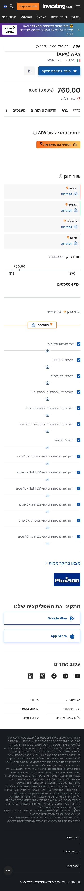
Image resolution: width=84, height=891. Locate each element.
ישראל (41, 17)
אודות (35, 699)
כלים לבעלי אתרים (68, 717)
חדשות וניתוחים (43, 110)
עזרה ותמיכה (30, 717)
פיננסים (19, 110)
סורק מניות (59, 17)
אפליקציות (73, 699)
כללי (76, 110)
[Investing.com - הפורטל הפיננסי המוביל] (58, 6)
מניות (75, 17)
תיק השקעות (72, 708)
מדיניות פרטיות (72, 851)
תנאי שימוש (73, 837)
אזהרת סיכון (73, 866)
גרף (65, 110)
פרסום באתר (30, 708)
